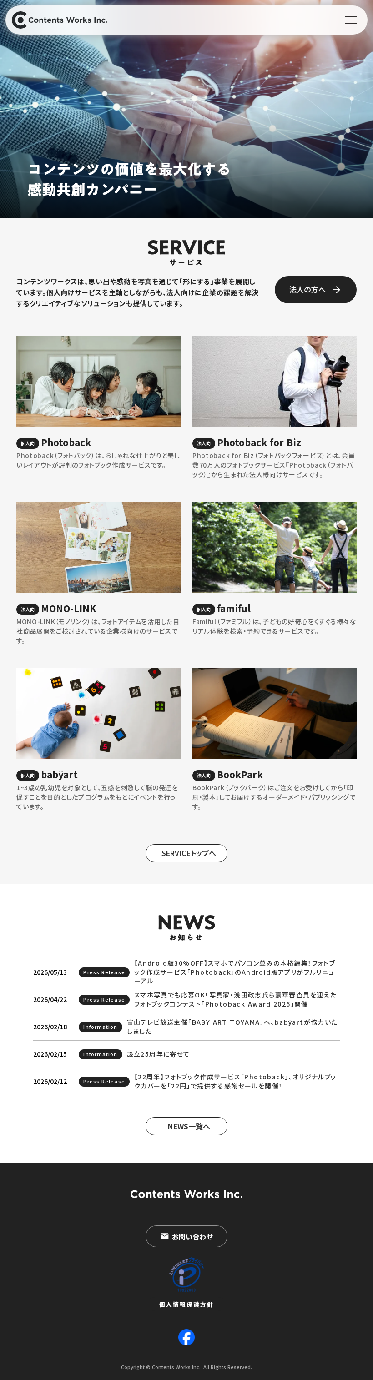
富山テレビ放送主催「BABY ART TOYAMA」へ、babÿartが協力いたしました (232, 1027)
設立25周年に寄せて (158, 1054)
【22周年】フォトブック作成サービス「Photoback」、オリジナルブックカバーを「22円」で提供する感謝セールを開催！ (235, 1081)
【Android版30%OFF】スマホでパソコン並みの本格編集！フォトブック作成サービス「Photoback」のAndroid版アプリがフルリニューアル (234, 972)
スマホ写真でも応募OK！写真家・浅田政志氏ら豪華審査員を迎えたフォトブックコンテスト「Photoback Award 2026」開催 (235, 999)
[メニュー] (350, 20)
